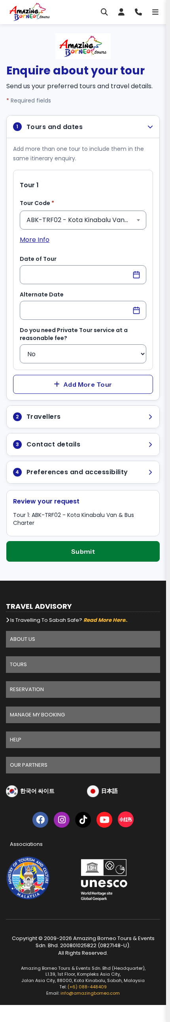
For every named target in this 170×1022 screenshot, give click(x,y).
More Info (34, 239)
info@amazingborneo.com (90, 993)
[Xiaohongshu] (126, 821)
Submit (83, 551)
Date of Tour (38, 259)
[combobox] (83, 220)
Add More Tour (87, 384)
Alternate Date (42, 294)
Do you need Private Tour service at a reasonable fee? (74, 334)
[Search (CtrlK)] (104, 11)
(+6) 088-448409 (87, 987)
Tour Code (49, 203)
